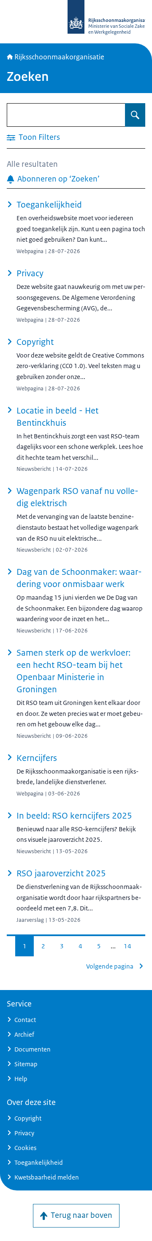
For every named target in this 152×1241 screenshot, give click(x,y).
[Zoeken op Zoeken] (135, 115)
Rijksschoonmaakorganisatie (59, 56)
